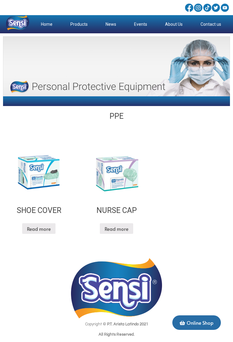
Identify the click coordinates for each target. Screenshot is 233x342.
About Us (174, 24)
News (111, 24)
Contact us (211, 24)
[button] (196, 322)
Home (46, 24)
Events (140, 24)
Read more (39, 228)
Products (79, 24)
